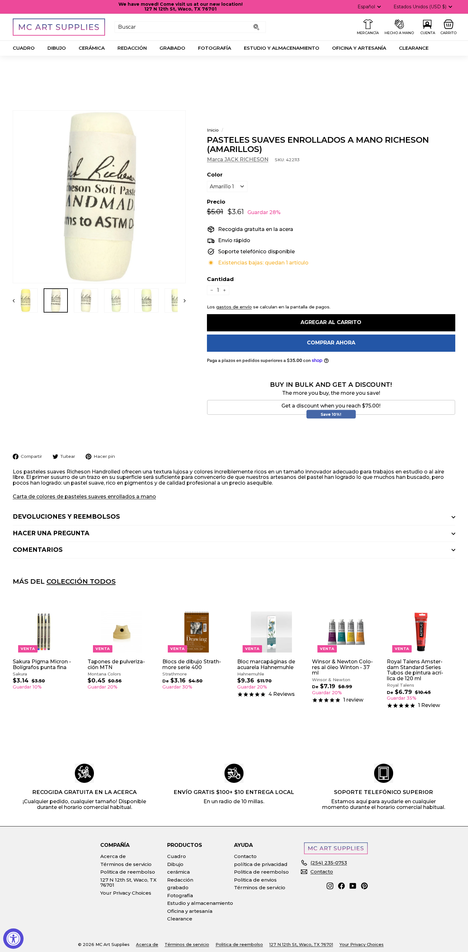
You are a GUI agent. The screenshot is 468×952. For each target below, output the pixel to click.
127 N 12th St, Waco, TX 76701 (128, 882)
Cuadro (24, 48)
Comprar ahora (331, 343)
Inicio (213, 130)
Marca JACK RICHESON (237, 159)
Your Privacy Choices (125, 893)
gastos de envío (234, 306)
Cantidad (220, 279)
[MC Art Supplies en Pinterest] (364, 886)
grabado (172, 48)
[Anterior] (17, 300)
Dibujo (56, 48)
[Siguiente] (182, 300)
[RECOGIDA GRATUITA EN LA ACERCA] (84, 773)
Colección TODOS (81, 581)
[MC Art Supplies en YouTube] (353, 886)
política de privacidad (260, 864)
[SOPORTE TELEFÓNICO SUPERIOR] (383, 773)
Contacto (245, 856)
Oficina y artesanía (359, 48)
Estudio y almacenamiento (281, 48)
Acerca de (113, 856)
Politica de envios (255, 880)
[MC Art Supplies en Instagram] (330, 886)
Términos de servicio (126, 864)
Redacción (132, 48)
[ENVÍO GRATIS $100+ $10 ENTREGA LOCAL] (234, 773)
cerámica (92, 48)
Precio (216, 202)
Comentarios (38, 549)
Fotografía (214, 48)
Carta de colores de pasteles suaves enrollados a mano (84, 497)
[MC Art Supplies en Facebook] (341, 886)
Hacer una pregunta (51, 533)
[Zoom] (99, 197)
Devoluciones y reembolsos (66, 516)
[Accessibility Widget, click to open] (13, 938)
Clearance (414, 48)
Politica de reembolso (127, 872)
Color (215, 175)
